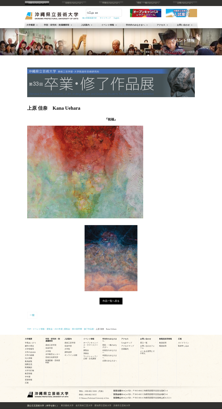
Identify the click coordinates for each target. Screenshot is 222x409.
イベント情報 (107, 25)
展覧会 (149, 52)
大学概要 (30, 25)
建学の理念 (29, 346)
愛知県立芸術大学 (102, 405)
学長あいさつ (30, 343)
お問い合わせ (183, 25)
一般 (32, 315)
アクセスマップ (127, 346)
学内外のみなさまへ (135, 25)
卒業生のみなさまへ (111, 3)
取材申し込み (183, 346)
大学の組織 (29, 355)
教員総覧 (28, 361)
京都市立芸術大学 (121, 405)
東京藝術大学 (67, 405)
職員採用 (162, 346)
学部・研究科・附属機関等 (56, 25)
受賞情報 (28, 380)
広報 (27, 383)
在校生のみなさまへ (74, 3)
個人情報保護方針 (89, 18)
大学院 (48, 351)
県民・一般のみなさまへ (148, 3)
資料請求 (68, 352)
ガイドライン (183, 343)
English (116, 18)
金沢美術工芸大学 (84, 405)
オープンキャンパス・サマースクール (125, 52)
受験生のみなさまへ (37, 3)
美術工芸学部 (50, 345)
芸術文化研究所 (51, 357)
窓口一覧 (143, 343)
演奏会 (157, 52)
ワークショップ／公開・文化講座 (90, 357)
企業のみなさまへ (185, 3)
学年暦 (27, 377)
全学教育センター (52, 354)
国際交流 (28, 364)
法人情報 (28, 358)
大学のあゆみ (30, 352)
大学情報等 (29, 349)
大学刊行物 (29, 370)
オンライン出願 (70, 355)
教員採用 (162, 343)
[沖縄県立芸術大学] (51, 14)
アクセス (161, 25)
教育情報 (28, 373)
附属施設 (28, 367)
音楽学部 (49, 348)
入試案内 (85, 25)
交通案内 (125, 349)
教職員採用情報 (165, 339)
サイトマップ (105, 18)
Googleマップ (126, 343)
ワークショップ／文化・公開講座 (179, 52)
